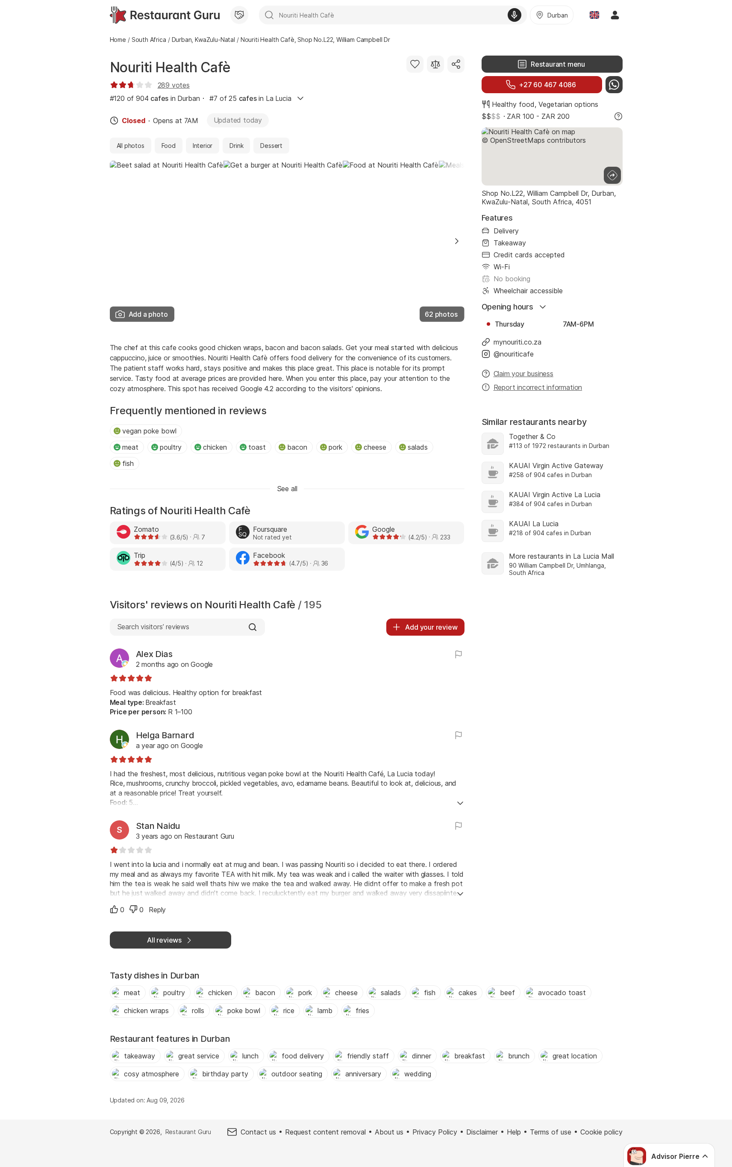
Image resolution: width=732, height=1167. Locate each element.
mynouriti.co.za (517, 342)
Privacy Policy (434, 1132)
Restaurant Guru (188, 1131)
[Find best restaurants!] (165, 15)
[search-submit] (269, 15)
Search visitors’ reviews (153, 626)
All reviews (164, 940)
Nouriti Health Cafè (170, 67)
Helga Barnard (165, 735)
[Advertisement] (552, 656)
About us (389, 1132)
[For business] (239, 15)
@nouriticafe (514, 354)
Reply (157, 909)
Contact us (258, 1132)
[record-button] (514, 15)
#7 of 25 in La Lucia (250, 98)
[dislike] (133, 909)
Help (514, 1132)
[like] (114, 909)
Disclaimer (482, 1132)
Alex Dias (154, 654)
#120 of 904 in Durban (155, 98)
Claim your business (523, 373)
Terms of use (550, 1132)
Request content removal (325, 1132)
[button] (457, 241)
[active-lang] (594, 15)
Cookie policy (601, 1132)
